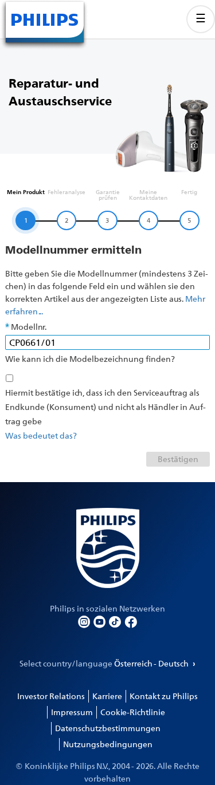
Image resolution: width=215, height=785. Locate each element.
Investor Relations (51, 696)
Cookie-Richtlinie (132, 712)
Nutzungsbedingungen (108, 744)
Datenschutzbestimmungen (108, 728)
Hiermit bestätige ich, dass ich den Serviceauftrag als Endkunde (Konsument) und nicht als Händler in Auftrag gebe (105, 406)
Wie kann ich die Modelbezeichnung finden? (90, 359)
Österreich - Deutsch (152, 663)
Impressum (72, 712)
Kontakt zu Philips (164, 696)
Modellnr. (28, 326)
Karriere (107, 696)
